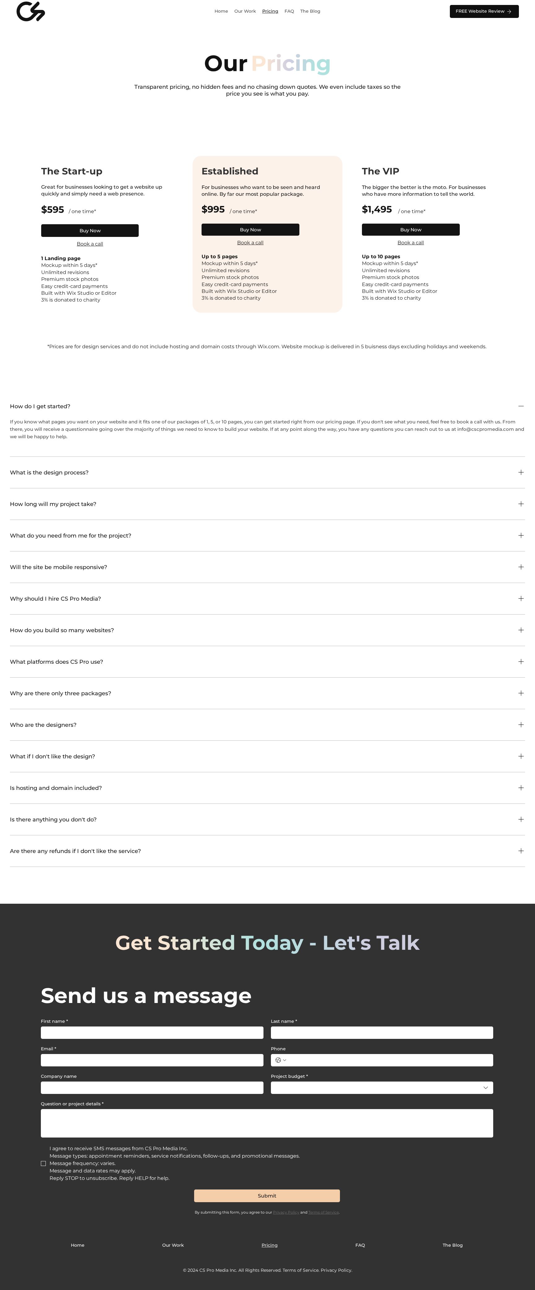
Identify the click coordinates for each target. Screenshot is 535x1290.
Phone (278, 1049)
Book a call (90, 244)
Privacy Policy (336, 1270)
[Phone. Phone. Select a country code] (281, 1060)
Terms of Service (301, 1270)
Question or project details (72, 1104)
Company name (59, 1076)
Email (48, 1049)
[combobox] (382, 1088)
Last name (284, 1021)
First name (54, 1021)
